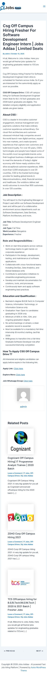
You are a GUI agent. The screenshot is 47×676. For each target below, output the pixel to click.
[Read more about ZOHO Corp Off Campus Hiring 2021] (21, 517)
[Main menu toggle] (44, 6)
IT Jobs (26, 473)
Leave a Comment (15, 473)
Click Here (18, 368)
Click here (20, 375)
